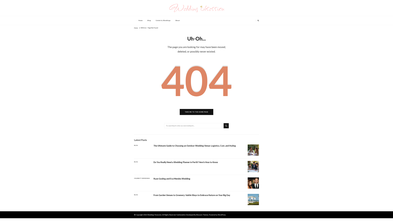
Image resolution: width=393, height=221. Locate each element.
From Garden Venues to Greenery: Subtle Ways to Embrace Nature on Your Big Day (192, 195)
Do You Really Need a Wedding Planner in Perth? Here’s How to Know (186, 162)
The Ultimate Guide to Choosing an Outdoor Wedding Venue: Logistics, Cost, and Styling (195, 145)
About (177, 20)
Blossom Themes (202, 215)
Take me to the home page (196, 112)
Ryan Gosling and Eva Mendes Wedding (172, 178)
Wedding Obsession (154, 215)
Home (140, 20)
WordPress (222, 215)
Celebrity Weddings (163, 20)
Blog (149, 20)
